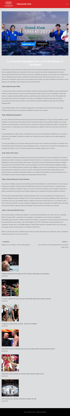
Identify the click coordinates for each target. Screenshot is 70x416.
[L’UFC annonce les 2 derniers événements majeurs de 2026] (35, 387)
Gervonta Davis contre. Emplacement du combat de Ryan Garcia (53, 244)
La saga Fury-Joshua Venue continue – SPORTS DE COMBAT (19, 323)
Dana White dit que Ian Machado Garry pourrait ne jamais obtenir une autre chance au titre (28, 349)
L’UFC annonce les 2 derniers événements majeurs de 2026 (19, 399)
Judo (35, 58)
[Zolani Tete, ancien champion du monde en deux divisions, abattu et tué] (35, 362)
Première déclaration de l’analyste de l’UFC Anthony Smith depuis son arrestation (25, 273)
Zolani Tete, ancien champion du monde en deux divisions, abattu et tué (23, 373)
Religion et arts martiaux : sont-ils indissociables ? (16, 243)
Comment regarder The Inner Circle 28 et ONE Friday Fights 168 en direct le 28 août (26, 298)
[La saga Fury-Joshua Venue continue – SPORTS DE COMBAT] (35, 312)
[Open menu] (67, 4)
